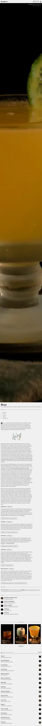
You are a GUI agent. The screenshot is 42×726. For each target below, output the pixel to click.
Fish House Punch (5, 717)
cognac (2, 679)
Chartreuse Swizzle (5, 691)
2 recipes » (11, 568)
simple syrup (16, 614)
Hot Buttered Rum (10, 543)
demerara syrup (8, 688)
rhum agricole (6, 614)
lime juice (16, 606)
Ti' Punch (6, 612)
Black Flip (3, 687)
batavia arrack (3, 666)
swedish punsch (11, 606)
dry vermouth (10, 714)
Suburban (6, 609)
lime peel (11, 614)
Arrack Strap (4, 669)
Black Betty (3, 682)
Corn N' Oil (3, 700)
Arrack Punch (4, 665)
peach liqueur (9, 718)
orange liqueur (9, 679)
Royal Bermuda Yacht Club (10, 597)
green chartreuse (10, 661)
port (10, 610)
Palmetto (3, 543)
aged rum (2, 661)
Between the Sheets (5, 678)
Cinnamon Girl (4, 695)
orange (13, 602)
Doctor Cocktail (8, 605)
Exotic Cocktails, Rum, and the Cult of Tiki (20, 468)
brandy (10, 723)
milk (6, 674)
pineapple (5, 661)
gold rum (6, 606)
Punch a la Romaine (9, 601)
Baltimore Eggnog (5, 673)
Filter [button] (40, 652)
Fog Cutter (3, 722)
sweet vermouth (11, 670)
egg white (10, 602)
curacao (7, 598)
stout (1, 688)
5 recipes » (9, 549)
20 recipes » (10, 535)
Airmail (2, 656)
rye (4, 610)
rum (5, 598)
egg (1, 674)
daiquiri (22, 515)
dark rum (8, 610)
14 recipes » (9, 522)
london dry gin (6, 723)
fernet (5, 683)
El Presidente (4, 713)
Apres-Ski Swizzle (5, 660)
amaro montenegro (9, 683)
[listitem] (21, 202)
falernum (11, 598)
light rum (6, 602)
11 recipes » (10, 506)
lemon (10, 666)
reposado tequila (3, 696)
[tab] (1, 652)
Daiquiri (3, 704)
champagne (6, 657)
